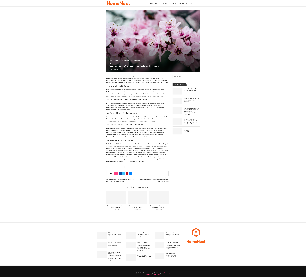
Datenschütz (149, 274)
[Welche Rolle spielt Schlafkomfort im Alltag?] (131, 257)
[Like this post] (116, 173)
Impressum (157, 274)
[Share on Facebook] (120, 173)
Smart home (153, 3)
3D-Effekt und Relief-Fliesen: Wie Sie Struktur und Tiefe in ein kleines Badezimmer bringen (191, 121)
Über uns (189, 3)
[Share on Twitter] (123, 173)
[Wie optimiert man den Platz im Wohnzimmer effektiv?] (177, 91)
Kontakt (181, 3)
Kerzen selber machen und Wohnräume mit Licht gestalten (191, 100)
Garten (116, 60)
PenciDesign (167, 273)
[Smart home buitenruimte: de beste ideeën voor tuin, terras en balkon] (159, 197)
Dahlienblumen (111, 167)
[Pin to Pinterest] (127, 173)
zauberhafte (120, 167)
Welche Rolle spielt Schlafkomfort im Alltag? (144, 255)
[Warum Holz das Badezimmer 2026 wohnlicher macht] (177, 131)
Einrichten (164, 3)
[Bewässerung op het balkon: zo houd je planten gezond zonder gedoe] (116, 197)
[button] (108, 201)
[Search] (199, 3)
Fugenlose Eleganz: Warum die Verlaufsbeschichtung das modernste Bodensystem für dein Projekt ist (191, 111)
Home (110, 60)
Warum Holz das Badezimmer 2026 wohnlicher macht (189, 130)
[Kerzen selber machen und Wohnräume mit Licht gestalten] (177, 101)
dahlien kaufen (128, 117)
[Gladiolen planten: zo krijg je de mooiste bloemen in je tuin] (137, 197)
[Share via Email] (130, 173)
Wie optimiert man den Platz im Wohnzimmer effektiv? (190, 90)
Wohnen (173, 3)
